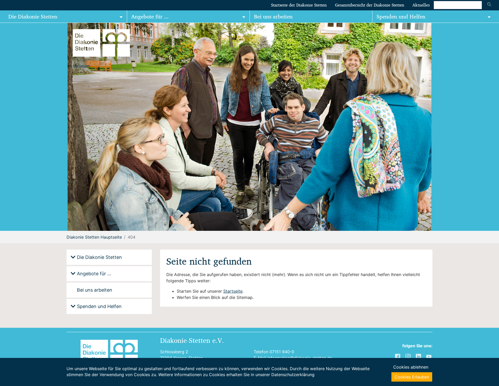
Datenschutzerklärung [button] (292, 374)
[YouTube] (429, 356)
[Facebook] (398, 356)
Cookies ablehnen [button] (410, 367)
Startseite (232, 291)
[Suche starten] (489, 5)
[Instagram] (408, 356)
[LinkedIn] (419, 356)
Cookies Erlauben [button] (412, 377)
